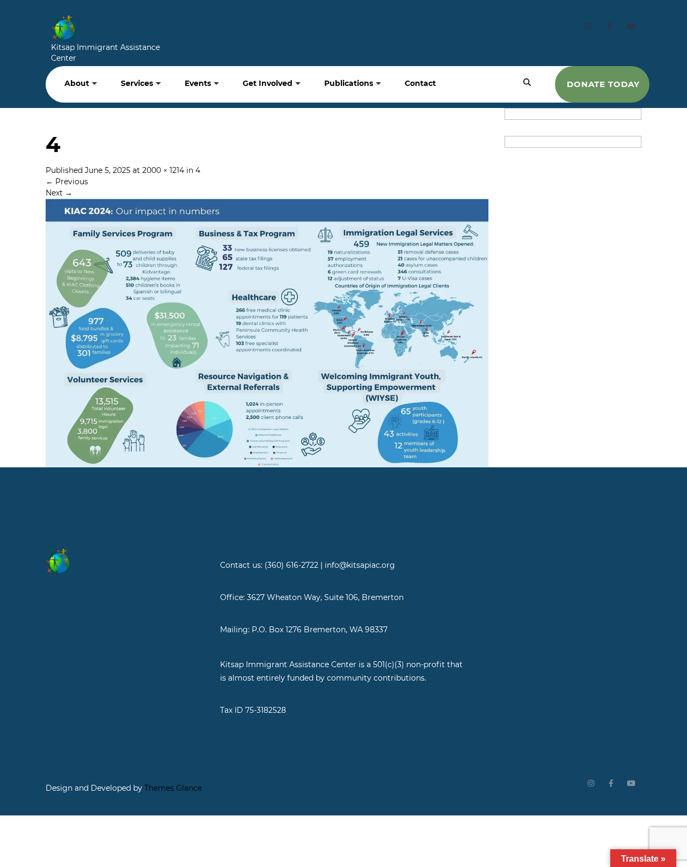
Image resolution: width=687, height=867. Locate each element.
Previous (67, 181)
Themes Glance (172, 788)
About (76, 83)
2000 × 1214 (163, 170)
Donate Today (603, 84)
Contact (420, 83)
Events (198, 83)
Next (59, 193)
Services (137, 83)
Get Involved (268, 83)
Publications (348, 83)
